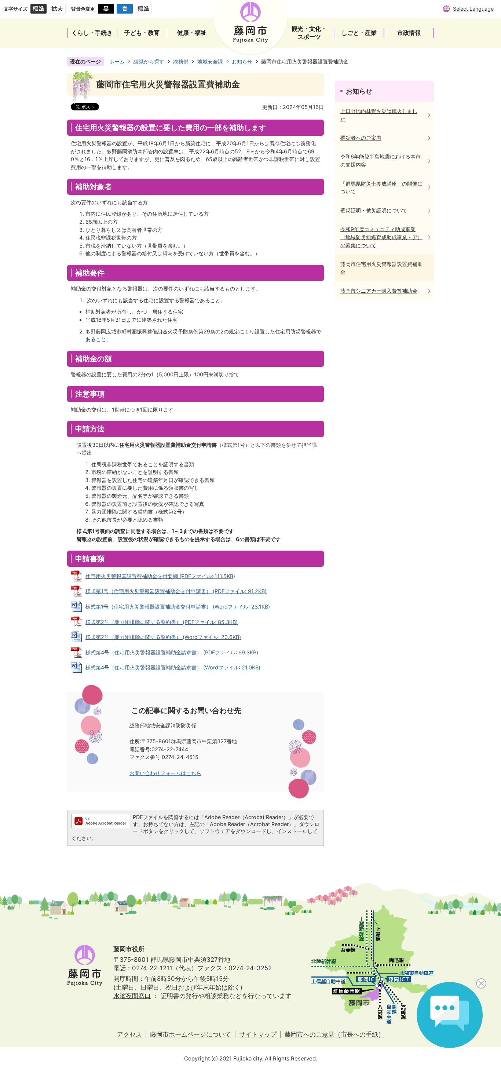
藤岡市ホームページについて (190, 1034)
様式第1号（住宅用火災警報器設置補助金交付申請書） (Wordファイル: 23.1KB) (177, 606)
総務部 (181, 61)
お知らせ (242, 61)
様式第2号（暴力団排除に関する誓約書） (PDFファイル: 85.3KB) (161, 622)
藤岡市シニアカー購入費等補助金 (378, 291)
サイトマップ (258, 1034)
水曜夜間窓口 (132, 996)
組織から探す (149, 61)
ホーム (117, 61)
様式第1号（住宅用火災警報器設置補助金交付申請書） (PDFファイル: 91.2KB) (176, 591)
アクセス (129, 1034)
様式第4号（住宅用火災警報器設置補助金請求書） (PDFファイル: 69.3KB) (171, 652)
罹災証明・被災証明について (373, 210)
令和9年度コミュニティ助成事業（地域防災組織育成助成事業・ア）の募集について (381, 237)
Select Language (473, 9)
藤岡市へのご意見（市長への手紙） (334, 1034)
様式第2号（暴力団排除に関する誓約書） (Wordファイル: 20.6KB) (163, 637)
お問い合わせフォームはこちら (165, 773)
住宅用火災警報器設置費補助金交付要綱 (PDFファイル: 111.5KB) (160, 576)
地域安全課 (210, 61)
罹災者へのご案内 (360, 138)
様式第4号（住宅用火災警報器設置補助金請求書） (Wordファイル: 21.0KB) (172, 667)
